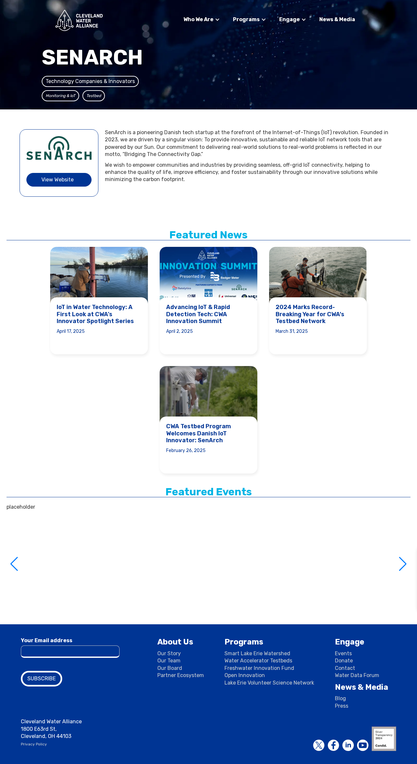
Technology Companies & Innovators (90, 81)
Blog (340, 698)
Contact (345, 668)
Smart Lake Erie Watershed (257, 653)
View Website (57, 180)
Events (343, 653)
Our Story (169, 653)
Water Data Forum (357, 675)
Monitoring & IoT (60, 95)
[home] (79, 20)
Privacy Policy (34, 744)
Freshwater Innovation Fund (259, 668)
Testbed (93, 95)
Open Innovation (244, 675)
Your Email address (46, 640)
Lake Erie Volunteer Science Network (269, 683)
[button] (201, 19)
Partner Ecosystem (180, 675)
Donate (344, 661)
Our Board (169, 668)
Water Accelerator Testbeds (258, 661)
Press (341, 706)
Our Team (168, 661)
